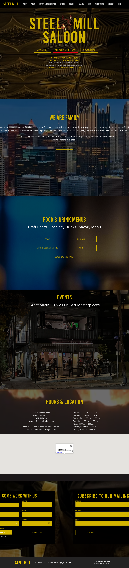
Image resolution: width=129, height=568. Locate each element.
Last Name (24, 501)
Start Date (24, 519)
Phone (23, 510)
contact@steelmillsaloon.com (41, 421)
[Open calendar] (49, 523)
